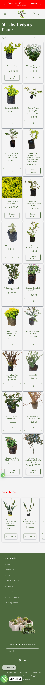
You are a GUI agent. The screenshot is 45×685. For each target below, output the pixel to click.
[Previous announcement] (4, 4)
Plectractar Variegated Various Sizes (33, 204)
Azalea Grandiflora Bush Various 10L (33, 247)
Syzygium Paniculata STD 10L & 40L (33, 460)
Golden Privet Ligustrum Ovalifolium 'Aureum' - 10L (33, 111)
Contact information (24, 680)
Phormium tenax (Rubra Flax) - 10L (33, 417)
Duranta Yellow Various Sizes (12, 203)
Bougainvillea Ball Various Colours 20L (33, 290)
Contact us (9, 569)
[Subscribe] (36, 651)
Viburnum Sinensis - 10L (12, 289)
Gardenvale (12, 672)
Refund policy (37, 672)
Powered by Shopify (23, 672)
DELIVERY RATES (12, 580)
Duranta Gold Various (12, 67)
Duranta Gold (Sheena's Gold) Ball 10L (12, 333)
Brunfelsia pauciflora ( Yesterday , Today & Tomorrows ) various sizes (33, 157)
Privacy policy (10, 676)
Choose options (12, 77)
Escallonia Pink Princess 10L (12, 417)
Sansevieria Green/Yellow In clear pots (29, 522)
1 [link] (16, 484)
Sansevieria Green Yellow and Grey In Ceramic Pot (11, 523)
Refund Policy (11, 586)
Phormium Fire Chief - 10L (12, 376)
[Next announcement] (40, 4)
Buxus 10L (33, 375)
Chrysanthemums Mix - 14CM (33, 67)
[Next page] (29, 484)
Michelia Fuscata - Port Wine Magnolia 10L (12, 156)
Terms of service (23, 676)
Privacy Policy (11, 591)
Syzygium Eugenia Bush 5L (33, 332)
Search (8, 564)
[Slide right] (27, 547)
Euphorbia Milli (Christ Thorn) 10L (12, 459)
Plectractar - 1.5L (12, 246)
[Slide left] (17, 547)
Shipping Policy (11, 602)
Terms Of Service (12, 597)
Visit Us (8, 575)
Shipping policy (36, 676)
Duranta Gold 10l (12, 108)
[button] (4, 13)
